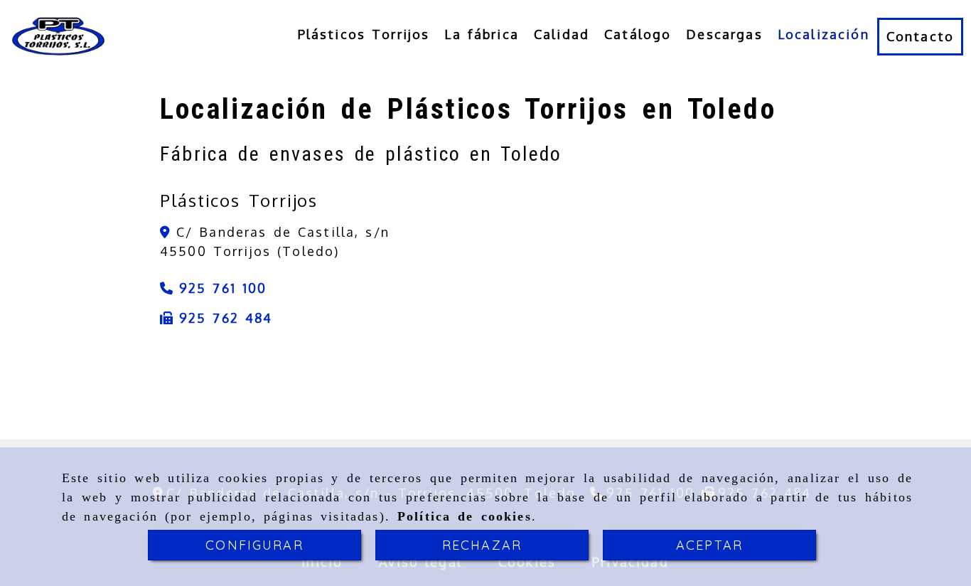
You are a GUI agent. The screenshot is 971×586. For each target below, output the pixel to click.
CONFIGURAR (254, 545)
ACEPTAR (709, 545)
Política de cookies (464, 516)
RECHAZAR (482, 545)
